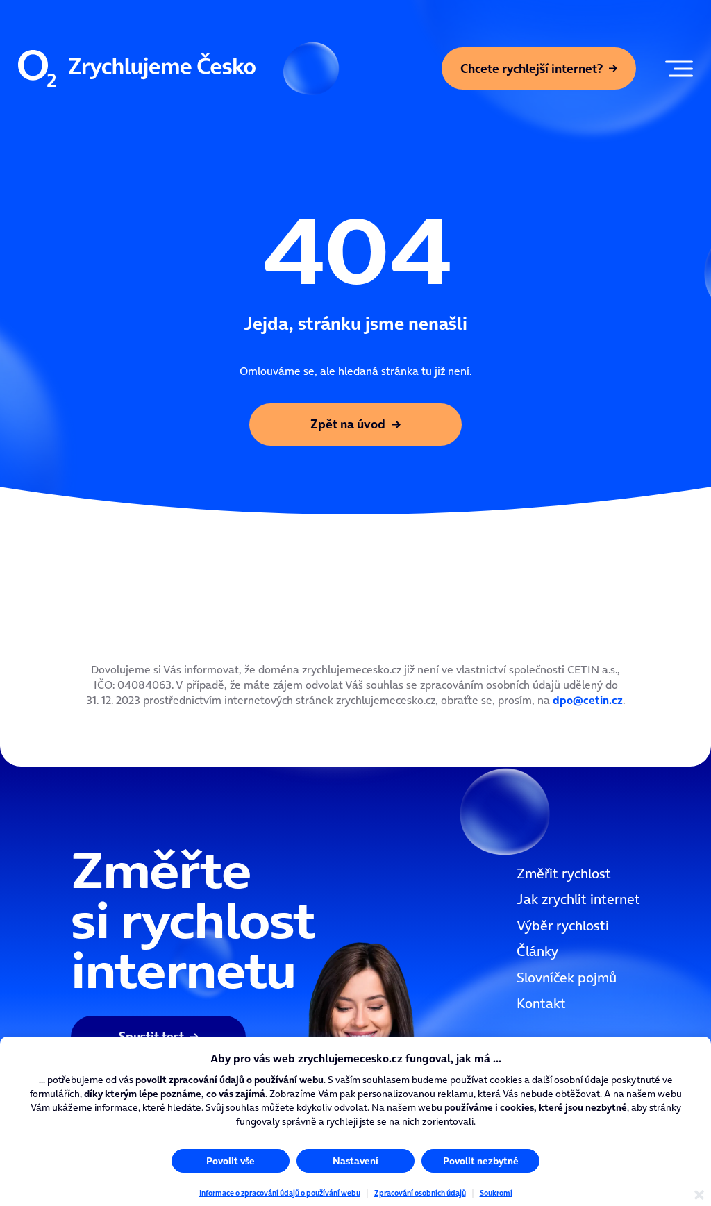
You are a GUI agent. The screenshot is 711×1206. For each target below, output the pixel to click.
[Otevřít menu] (675, 68)
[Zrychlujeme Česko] (137, 68)
